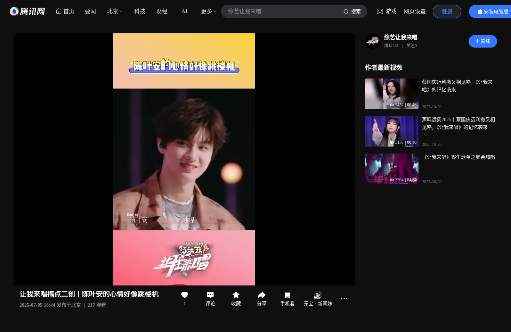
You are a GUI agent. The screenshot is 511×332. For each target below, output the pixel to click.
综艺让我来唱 (400, 37)
